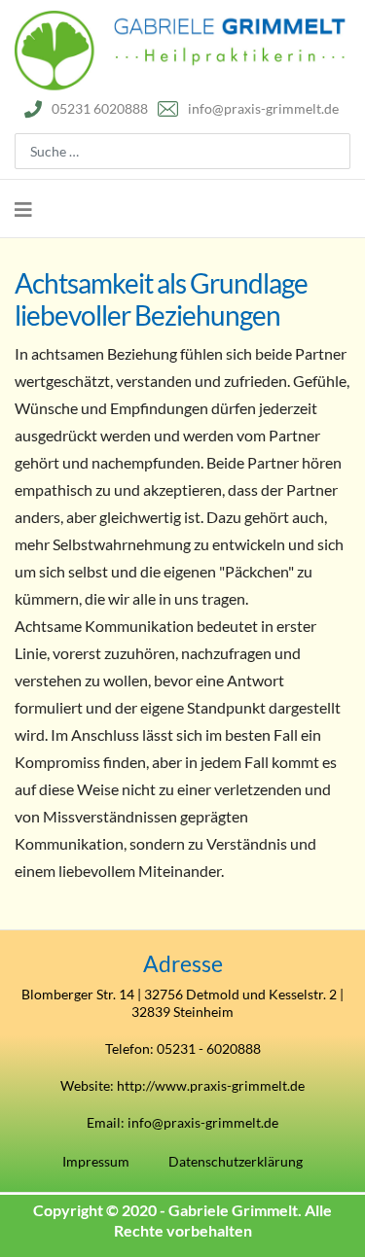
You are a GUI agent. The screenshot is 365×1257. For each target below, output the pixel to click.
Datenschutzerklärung (235, 1161)
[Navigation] (23, 209)
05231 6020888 (100, 108)
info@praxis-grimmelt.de (263, 108)
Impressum (95, 1161)
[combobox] (182, 151)
